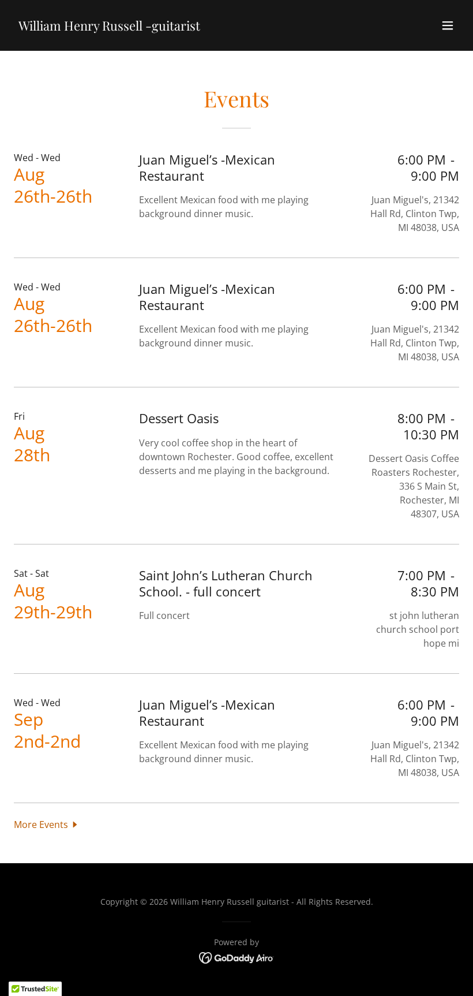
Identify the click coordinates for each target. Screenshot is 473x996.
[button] (447, 25)
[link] (109, 27)
